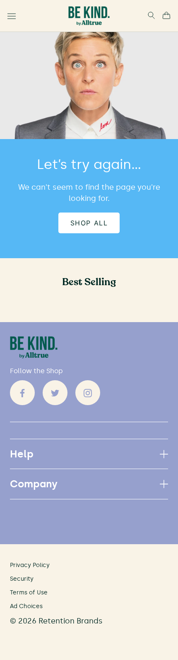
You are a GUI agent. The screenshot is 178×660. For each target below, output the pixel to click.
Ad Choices (26, 606)
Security (22, 578)
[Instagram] (87, 392)
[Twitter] (55, 392)
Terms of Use (29, 592)
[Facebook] (22, 392)
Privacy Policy (30, 565)
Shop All (89, 223)
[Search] (151, 16)
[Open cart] (166, 16)
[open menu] (11, 16)
